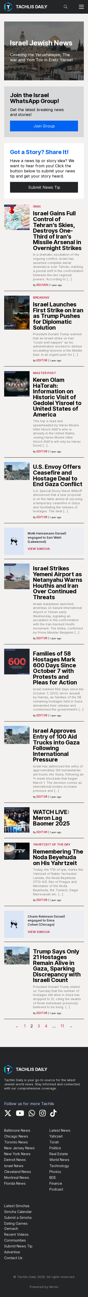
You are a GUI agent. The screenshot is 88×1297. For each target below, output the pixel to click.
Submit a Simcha (18, 1217)
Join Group (44, 126)
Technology (59, 1166)
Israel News (13, 1166)
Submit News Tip (44, 187)
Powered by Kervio (44, 1287)
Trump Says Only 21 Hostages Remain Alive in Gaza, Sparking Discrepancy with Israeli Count (57, 966)
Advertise (12, 1252)
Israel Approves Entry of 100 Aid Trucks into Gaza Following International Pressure (56, 745)
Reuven (42, 285)
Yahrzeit (56, 1136)
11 (62, 1026)
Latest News (59, 1130)
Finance (55, 1183)
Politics (55, 1148)
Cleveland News (17, 1172)
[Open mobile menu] (81, 7)
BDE (52, 1177)
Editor (41, 360)
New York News (17, 1154)
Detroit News (15, 1160)
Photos (55, 1172)
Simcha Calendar (18, 1212)
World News (59, 1160)
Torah (54, 1142)
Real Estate (58, 1154)
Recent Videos (16, 1234)
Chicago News (16, 1136)
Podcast (56, 1189)
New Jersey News (19, 1148)
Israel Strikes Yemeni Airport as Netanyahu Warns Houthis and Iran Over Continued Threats (57, 583)
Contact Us (13, 1258)
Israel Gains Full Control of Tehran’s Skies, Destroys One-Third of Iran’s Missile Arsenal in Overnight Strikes (57, 230)
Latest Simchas (17, 1206)
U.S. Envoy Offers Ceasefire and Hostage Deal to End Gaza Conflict (57, 475)
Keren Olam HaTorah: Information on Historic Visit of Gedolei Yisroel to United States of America (57, 397)
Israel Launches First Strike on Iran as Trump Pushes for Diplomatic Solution (58, 316)
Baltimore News (17, 1130)
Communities (15, 1240)
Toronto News (16, 1142)
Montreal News (16, 1177)
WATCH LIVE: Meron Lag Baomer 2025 (51, 817)
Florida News (15, 1183)
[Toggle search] (65, 7)
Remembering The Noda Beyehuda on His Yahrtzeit (58, 857)
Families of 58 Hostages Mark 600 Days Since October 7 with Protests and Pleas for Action (55, 668)
